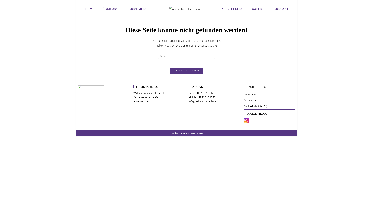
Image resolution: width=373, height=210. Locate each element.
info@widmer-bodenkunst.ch (204, 101)
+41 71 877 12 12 (204, 93)
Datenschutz (251, 100)
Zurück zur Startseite (186, 70)
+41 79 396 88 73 (206, 97)
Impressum (250, 94)
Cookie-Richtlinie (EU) (255, 106)
